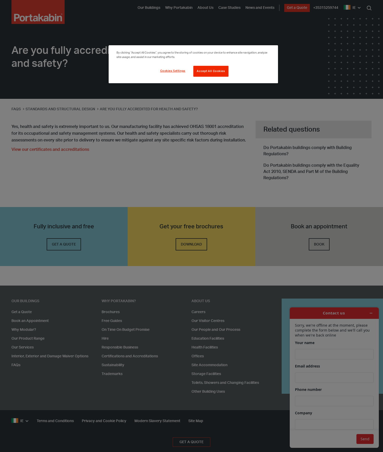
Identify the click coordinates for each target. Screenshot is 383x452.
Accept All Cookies (211, 71)
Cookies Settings (173, 70)
